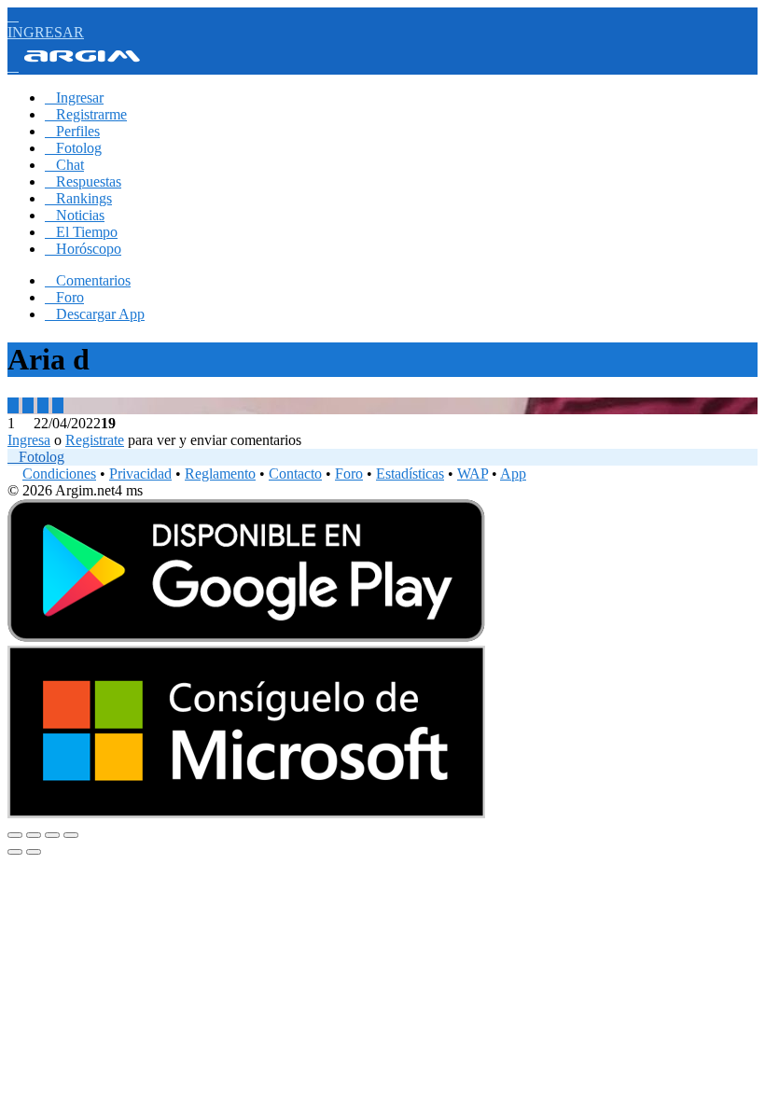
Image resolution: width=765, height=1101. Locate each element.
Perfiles (72, 131)
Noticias (74, 215)
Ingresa (28, 440)
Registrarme (86, 114)
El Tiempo (81, 232)
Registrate (94, 440)
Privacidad (140, 473)
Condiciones (59, 473)
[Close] (14, 835)
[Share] (33, 835)
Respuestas (83, 181)
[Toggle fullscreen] (52, 835)
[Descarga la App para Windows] (246, 813)
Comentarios (88, 280)
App (513, 473)
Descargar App (95, 314)
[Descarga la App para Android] (246, 637)
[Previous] (14, 852)
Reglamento (220, 473)
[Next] (33, 852)
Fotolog (73, 148)
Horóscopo (83, 249)
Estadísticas (410, 473)
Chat (64, 165)
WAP (472, 473)
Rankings (78, 198)
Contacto (295, 473)
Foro (64, 297)
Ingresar (74, 97)
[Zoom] (70, 835)
